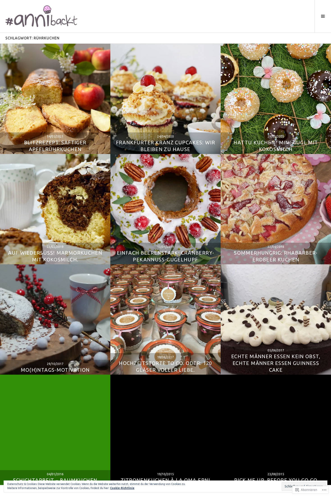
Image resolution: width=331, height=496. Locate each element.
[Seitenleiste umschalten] (323, 16)
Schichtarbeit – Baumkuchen (55, 480)
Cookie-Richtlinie (122, 488)
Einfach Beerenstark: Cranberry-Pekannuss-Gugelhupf (165, 256)
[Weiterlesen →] (55, 99)
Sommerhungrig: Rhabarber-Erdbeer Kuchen (275, 256)
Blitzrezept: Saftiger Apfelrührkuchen (55, 146)
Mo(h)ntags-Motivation (55, 370)
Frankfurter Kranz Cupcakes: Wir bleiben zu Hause (165, 146)
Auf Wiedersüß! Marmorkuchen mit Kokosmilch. (55, 256)
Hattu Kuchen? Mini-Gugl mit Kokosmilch (276, 146)
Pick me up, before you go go (275, 480)
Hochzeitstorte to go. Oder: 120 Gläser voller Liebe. (165, 366)
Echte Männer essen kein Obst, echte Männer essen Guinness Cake (275, 363)
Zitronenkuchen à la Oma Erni (165, 480)
